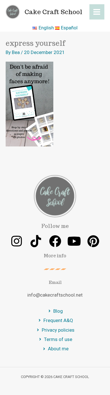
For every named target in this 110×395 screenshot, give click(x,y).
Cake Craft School (53, 12)
